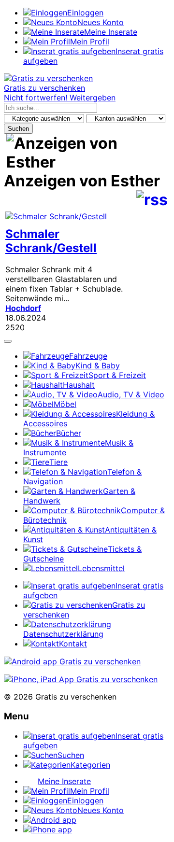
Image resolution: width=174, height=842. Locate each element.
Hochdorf (23, 308)
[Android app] (72, 661)
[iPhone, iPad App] (81, 679)
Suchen (18, 128)
